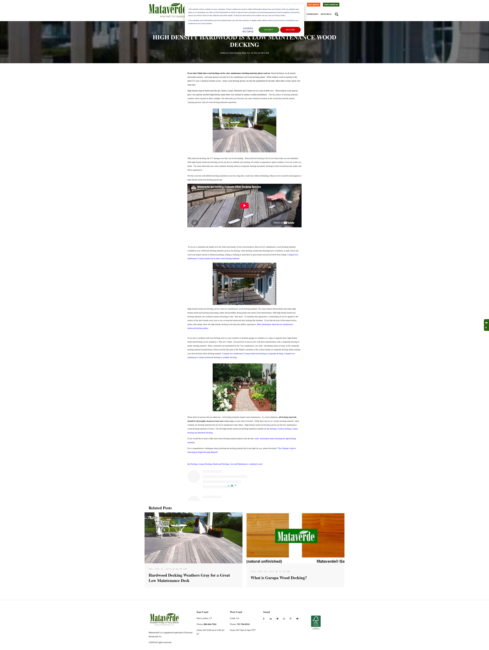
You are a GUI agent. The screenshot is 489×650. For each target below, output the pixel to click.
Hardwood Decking (221, 464)
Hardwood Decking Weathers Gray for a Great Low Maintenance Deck (189, 577)
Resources (326, 14)
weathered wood (255, 464)
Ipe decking (271, 429)
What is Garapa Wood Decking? (279, 578)
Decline (290, 30)
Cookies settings (247, 29)
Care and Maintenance (239, 464)
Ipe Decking (192, 464)
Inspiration (312, 14)
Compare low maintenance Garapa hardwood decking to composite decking (252, 353)
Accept (268, 30)
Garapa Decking (205, 464)
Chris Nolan (234, 53)
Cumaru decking (284, 429)
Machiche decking (205, 433)
